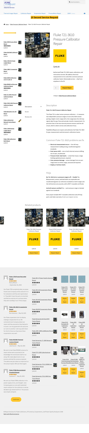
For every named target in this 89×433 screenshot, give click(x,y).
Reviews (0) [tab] (28, 117)
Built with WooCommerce (11, 414)
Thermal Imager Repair (11, 13)
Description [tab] (28, 106)
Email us (64, 197)
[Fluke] (59, 55)
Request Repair (67, 88)
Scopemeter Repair (40, 13)
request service (73, 197)
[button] (47, 35)
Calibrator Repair (26, 13)
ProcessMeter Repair (55, 13)
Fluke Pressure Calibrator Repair (18, 24)
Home (7, 24)
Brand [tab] (27, 112)
